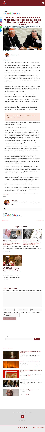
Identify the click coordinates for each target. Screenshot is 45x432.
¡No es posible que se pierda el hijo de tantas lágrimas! (29, 379)
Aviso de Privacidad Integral (38, 427)
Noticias (18, 412)
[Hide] (0, 33)
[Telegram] (13, 13)
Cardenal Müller (6, 193)
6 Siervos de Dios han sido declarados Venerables (10, 241)
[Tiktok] (24, 427)
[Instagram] (8, 13)
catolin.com (13, 206)
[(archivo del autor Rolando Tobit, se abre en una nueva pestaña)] (7, 54)
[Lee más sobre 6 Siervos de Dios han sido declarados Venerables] (12, 234)
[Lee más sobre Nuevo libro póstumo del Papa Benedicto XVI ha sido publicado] (32, 234)
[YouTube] (26, 427)
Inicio (14, 412)
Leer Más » (34, 356)
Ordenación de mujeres (13, 193)
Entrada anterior (4, 220)
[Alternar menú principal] (43, 3)
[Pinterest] (15, 13)
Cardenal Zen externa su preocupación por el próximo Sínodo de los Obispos (11, 268)
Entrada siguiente (40, 220)
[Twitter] (6, 13)
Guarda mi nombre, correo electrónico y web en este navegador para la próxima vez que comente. (23, 312)
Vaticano (10, 244)
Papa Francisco (21, 193)
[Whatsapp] (10, 13)
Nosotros (24, 412)
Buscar (37, 338)
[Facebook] (4, 13)
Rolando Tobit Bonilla (15, 55)
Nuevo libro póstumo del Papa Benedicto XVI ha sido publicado (32, 241)
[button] (40, 3)
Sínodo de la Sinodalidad (29, 193)
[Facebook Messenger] (17, 13)
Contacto (30, 412)
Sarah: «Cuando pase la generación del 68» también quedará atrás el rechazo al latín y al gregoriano (30, 390)
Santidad (18, 243)
